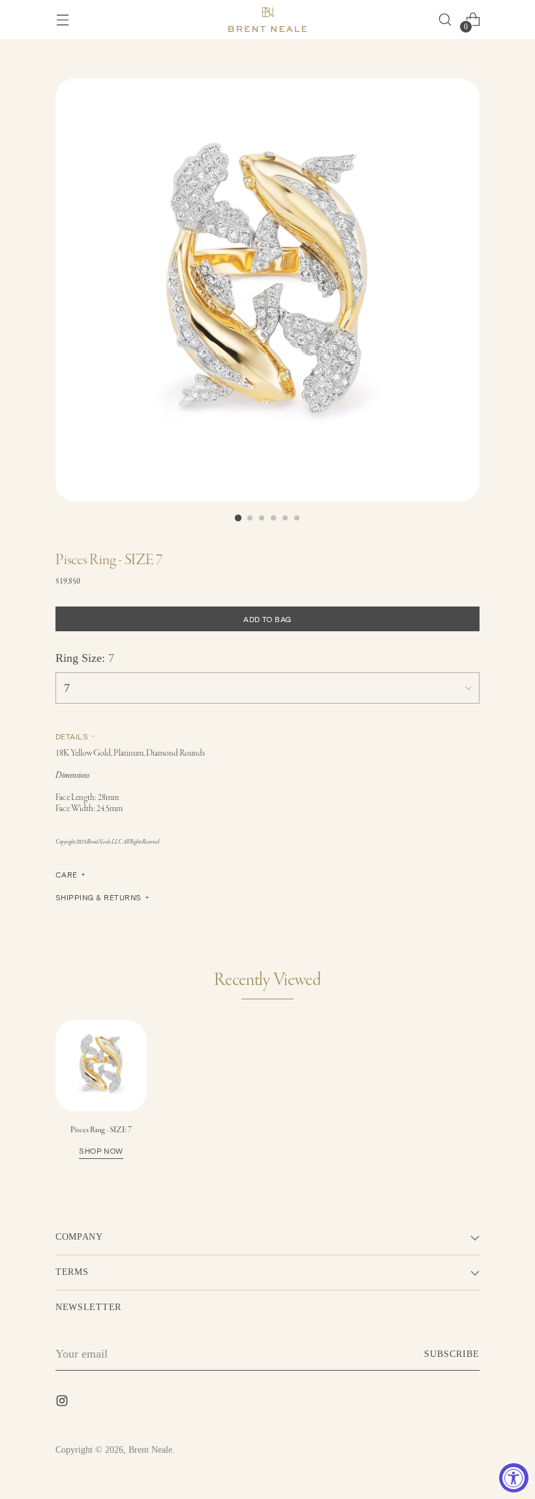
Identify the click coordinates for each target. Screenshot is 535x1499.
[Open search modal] (444, 20)
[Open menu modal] (62, 20)
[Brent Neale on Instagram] (63, 1403)
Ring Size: (84, 657)
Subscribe (452, 1354)
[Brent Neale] (267, 19)
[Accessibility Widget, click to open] (513, 1477)
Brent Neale (150, 1450)
